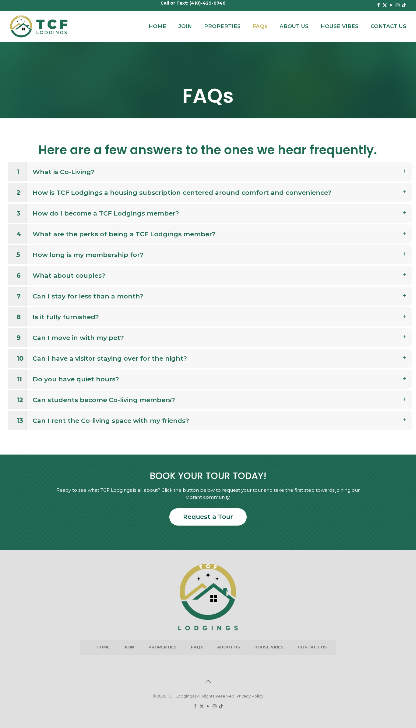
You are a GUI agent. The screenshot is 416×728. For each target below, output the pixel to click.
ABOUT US (228, 646)
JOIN (129, 646)
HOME (103, 646)
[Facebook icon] (378, 5)
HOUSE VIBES (269, 646)
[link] (210, 171)
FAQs (197, 646)
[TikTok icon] (404, 5)
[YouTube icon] (391, 5)
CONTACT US (312, 646)
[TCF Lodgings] (39, 26)
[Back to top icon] (208, 681)
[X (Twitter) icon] (385, 5)
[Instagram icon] (397, 5)
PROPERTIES (162, 646)
